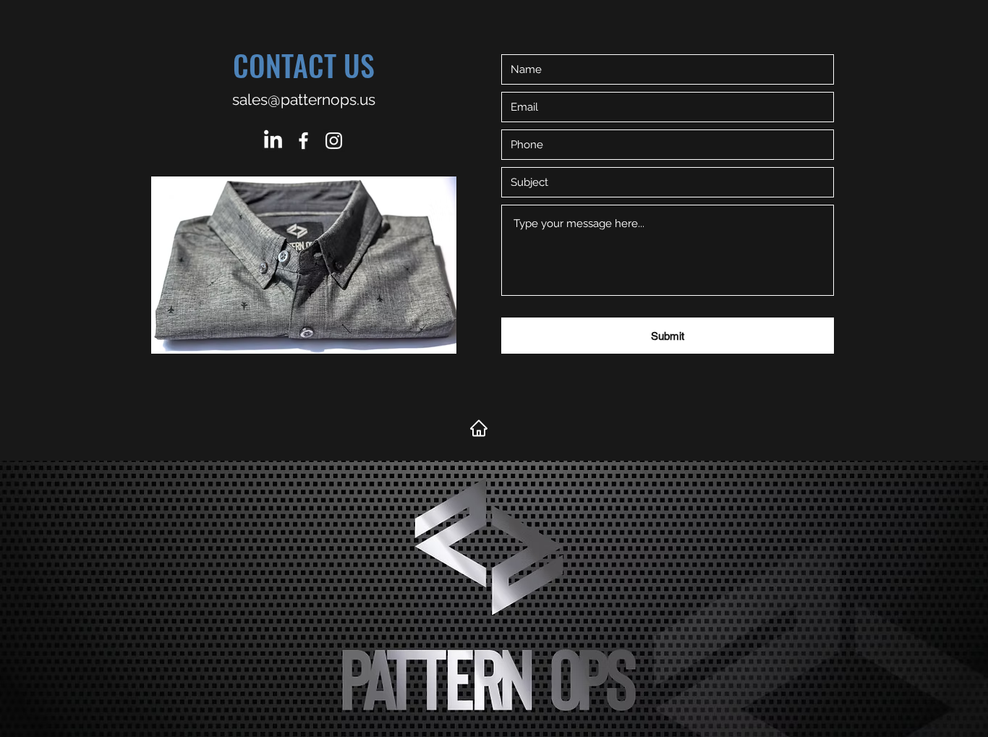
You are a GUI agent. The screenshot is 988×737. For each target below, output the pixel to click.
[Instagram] (334, 140)
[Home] (478, 428)
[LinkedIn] (273, 140)
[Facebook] (303, 140)
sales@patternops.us (303, 99)
